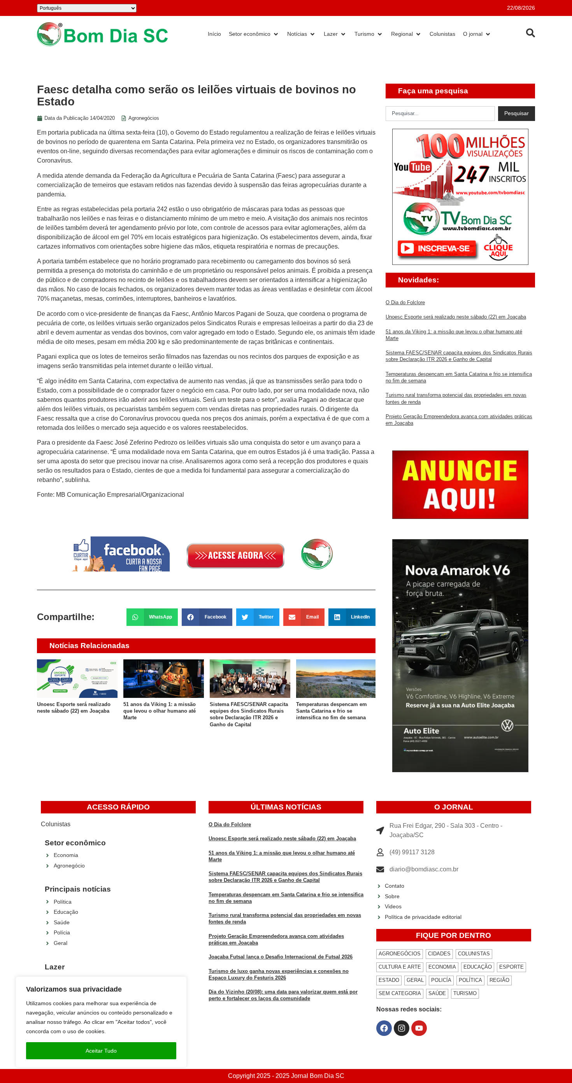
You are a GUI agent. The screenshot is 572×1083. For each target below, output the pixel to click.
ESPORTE (511, 967)
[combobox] (440, 113)
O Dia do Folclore (405, 302)
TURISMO (465, 993)
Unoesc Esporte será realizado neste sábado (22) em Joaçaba (456, 317)
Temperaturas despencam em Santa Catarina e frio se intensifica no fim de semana (331, 711)
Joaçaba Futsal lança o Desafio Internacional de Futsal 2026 (281, 957)
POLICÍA (441, 980)
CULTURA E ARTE (400, 967)
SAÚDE (437, 993)
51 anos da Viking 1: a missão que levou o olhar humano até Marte (159, 711)
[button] (152, 617)
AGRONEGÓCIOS (400, 954)
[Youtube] (419, 1028)
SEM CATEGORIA (400, 993)
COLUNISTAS (474, 954)
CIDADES (439, 954)
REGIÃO (499, 980)
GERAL (415, 980)
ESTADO (389, 980)
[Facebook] (384, 1028)
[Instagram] (401, 1028)
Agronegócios (143, 118)
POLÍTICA (470, 980)
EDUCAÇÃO (477, 967)
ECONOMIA (442, 967)
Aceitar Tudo (101, 1051)
